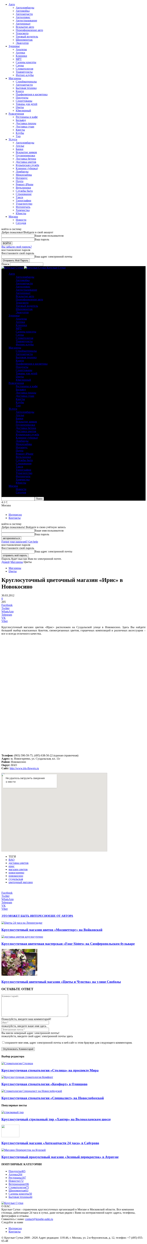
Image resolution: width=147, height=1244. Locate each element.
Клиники (21, 55)
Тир (18, 136)
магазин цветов (18, 869)
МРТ (19, 59)
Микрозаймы (24, 174)
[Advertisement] (73, 666)
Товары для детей (26, 104)
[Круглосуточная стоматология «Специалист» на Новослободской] (31, 1091)
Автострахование (26, 20)
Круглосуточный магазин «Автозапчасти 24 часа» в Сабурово (50, 1143)
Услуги (13, 139)
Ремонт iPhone (24, 184)
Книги (20, 91)
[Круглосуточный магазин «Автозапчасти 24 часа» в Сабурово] (10, 1136)
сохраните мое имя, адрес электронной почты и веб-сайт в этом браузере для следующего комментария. (68, 1042)
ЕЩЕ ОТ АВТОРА (61, 915)
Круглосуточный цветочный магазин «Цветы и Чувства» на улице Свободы (61, 982)
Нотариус (22, 178)
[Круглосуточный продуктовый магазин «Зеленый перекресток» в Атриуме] (23, 1149)
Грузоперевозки (25, 155)
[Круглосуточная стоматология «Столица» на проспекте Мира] (17, 1063)
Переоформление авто (29, 30)
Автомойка (23, 10)
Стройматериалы (26, 81)
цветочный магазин (21, 882)
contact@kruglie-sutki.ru (39, 1219)
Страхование (24, 194)
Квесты (20, 129)
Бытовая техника (26, 87)
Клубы (20, 132)
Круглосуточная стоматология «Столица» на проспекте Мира (50, 1070)
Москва (13, 216)
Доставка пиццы (26, 123)
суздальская (16, 879)
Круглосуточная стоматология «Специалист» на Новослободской (52, 1098)
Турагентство (24, 203)
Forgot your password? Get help (19, 541)
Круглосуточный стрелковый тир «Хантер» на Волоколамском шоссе (56, 1119)
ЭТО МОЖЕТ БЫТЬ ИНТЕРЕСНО (25, 915)
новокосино (16, 875)
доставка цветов (19, 862)
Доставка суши (25, 126)
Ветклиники (23, 187)
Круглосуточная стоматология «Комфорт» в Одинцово (44, 1084)
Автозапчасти (24, 14)
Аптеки (20, 52)
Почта (19, 181)
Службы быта (24, 190)
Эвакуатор (22, 42)
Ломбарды (22, 171)
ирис (12, 866)
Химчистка (23, 210)
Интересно (15, 514)
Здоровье (14, 46)
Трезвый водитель (27, 36)
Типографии (23, 200)
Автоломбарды (25, 7)
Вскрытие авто (25, 26)
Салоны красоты (26, 62)
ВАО (12, 859)
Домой (5, 562)
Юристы (21, 213)
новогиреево (16, 872)
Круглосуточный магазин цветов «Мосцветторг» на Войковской (51, 930)
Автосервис (23, 17)
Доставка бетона (26, 158)
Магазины (15, 78)
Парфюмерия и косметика (32, 94)
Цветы (20, 107)
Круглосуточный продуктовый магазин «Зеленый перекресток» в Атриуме (59, 1157)
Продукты (22, 97)
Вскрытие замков (26, 152)
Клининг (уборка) (27, 168)
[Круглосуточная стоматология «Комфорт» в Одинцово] (27, 1077)
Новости (21, 219)
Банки (19, 149)
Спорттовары (24, 100)
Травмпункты (24, 71)
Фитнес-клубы (25, 75)
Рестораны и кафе (27, 116)
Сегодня (21, 223)
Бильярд (21, 120)
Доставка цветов (26, 161)
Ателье (20, 145)
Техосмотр (22, 33)
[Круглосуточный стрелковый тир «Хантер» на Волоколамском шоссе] (12, 1112)
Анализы (21, 49)
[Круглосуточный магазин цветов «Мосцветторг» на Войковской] (21, 922)
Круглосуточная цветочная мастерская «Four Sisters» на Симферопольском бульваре (68, 944)
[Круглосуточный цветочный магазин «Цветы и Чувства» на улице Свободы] (19, 974)
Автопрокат (23, 23)
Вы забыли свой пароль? (16, 246)
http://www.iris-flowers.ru (24, 768)
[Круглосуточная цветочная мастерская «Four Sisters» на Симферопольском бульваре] (22, 936)
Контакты (15, 517)
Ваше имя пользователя (49, 235)
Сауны (20, 65)
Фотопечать (23, 206)
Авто (12, 4)
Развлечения (16, 113)
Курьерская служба (27, 165)
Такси (19, 197)
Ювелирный (23, 110)
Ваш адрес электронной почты (53, 256)
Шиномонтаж (24, 39)
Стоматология (24, 68)
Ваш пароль (42, 239)
